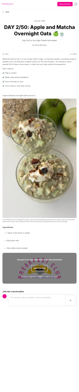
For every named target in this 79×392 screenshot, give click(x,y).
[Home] (7, 4)
